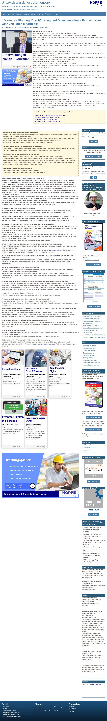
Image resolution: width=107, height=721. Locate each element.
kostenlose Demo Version (93, 429)
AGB (70, 709)
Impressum (72, 706)
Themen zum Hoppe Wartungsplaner (94, 335)
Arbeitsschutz (87, 444)
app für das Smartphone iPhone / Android (47, 117)
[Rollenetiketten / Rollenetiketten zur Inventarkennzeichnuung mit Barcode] (13, 422)
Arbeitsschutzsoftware (89, 345)
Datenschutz (72, 708)
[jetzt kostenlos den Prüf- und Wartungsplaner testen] (93, 251)
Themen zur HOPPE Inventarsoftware (94, 337)
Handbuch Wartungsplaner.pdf (92, 316)
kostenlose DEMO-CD (93, 265)
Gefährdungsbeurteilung (90, 360)
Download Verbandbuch (93, 417)
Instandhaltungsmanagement (91, 362)
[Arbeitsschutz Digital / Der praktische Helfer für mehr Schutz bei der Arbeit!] (60, 372)
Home (4, 14)
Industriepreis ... (93, 514)
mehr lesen (16, 397)
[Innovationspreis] (93, 477)
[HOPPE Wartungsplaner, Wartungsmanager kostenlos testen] (93, 407)
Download (11, 14)
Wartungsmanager (88, 353)
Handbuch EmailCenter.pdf (91, 325)
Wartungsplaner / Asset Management (45, 344)
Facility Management (89, 447)
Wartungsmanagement (89, 348)
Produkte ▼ (48, 14)
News (56, 14)
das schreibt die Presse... (93, 156)
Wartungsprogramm (88, 355)
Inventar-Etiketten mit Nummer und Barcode (48, 121)
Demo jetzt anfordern (20, 67)
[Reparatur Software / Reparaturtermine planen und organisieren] (13, 372)
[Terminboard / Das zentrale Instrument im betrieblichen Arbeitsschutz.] (36, 372)
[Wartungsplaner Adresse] (16, 715)
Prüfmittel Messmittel (89, 452)
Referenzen (93, 141)
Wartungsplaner (96, 684)
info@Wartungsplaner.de (92, 260)
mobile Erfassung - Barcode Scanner (46, 119)
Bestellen (19, 14)
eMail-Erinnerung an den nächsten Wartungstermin (50, 115)
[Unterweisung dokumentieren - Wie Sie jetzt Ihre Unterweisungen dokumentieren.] (17, 86)
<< (92, 177)
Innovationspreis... (93, 481)
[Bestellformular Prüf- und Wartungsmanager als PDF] (93, 302)
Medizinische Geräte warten (34, 424)
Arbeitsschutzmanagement (91, 365)
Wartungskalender (54, 250)
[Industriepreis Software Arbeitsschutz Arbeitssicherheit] (93, 510)
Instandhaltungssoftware (90, 350)
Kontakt (26, 14)
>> (95, 177)
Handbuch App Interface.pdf (91, 318)
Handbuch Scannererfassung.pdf (92, 328)
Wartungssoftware (88, 358)
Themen (71, 711)
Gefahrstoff (87, 450)
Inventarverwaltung (37, 14)
